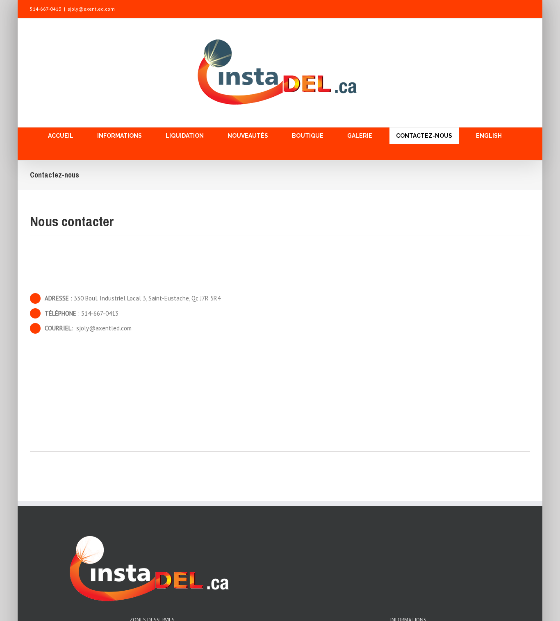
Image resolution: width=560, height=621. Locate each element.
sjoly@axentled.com (91, 9)
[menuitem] (66, 135)
